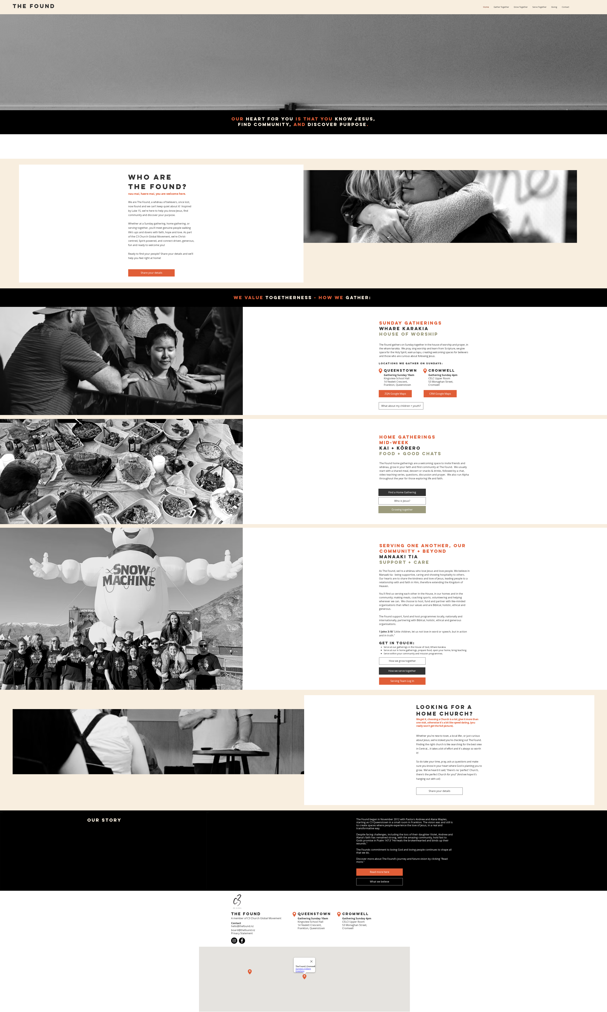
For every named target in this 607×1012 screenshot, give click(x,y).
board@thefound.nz (243, 930)
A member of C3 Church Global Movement (256, 918)
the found (34, 7)
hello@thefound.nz (242, 926)
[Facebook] (242, 941)
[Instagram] (234, 941)
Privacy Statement (242, 933)
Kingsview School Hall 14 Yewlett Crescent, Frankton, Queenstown (399, 380)
